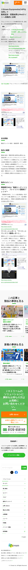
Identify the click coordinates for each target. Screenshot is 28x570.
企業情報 (5, 514)
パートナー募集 (7, 527)
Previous (5, 336)
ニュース (5, 518)
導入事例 (6, 83)
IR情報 (4, 522)
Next (23, 336)
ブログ (4, 497)
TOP (2, 83)
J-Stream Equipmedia (17, 29)
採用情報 (5, 531)
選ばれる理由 (6, 510)
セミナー (5, 493)
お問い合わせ (6, 505)
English (24, 537)
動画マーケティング (15, 37)
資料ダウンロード (7, 501)
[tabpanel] (12, 319)
